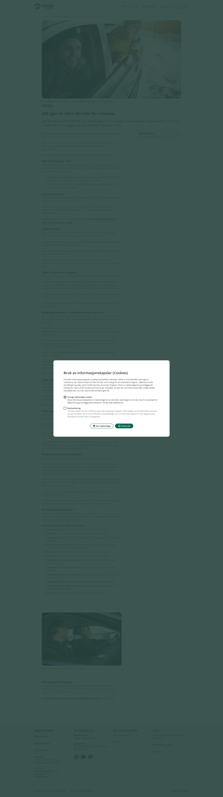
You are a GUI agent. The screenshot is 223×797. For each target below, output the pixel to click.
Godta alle (125, 426)
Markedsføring (73, 408)
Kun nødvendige (103, 426)
